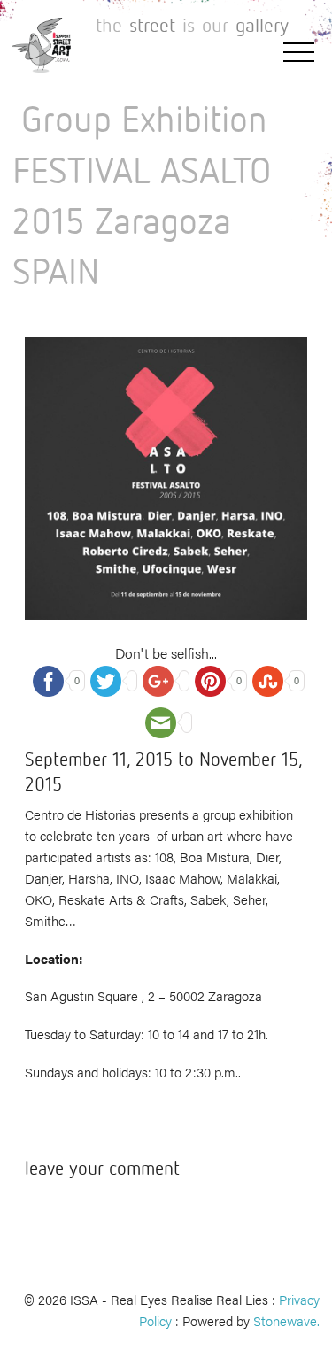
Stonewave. (286, 1320)
